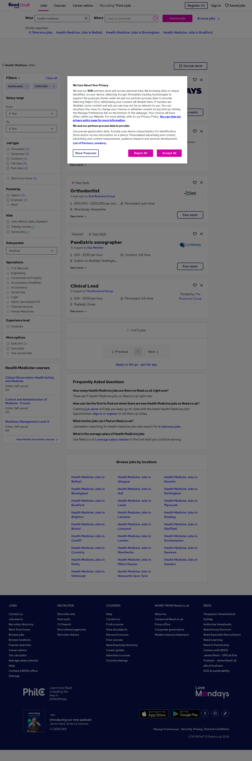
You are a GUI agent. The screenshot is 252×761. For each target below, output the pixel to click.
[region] (127, 119)
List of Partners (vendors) (89, 143)
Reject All (140, 153)
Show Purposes (85, 153)
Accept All (169, 153)
